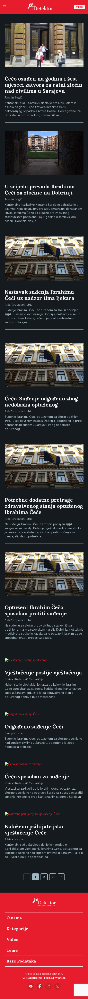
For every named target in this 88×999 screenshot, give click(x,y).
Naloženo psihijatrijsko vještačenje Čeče (34, 829)
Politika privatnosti (54, 977)
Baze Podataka (21, 961)
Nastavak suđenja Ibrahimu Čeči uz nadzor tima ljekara (39, 295)
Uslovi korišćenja (32, 977)
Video (79, 7)
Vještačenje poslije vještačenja (43, 672)
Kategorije (17, 928)
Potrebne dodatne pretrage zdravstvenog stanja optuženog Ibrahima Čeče (44, 506)
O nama (14, 917)
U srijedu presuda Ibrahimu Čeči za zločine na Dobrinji (40, 189)
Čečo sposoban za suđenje (37, 776)
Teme (12, 950)
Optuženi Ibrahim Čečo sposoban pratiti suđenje (36, 610)
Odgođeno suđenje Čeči (34, 726)
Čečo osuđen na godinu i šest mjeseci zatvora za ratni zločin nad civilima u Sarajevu (43, 84)
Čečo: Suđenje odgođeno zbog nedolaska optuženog (41, 401)
